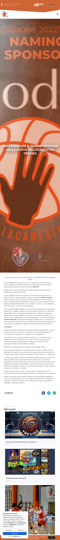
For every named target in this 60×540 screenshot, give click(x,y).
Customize (9, 530)
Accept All (15, 533)
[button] (57, 14)
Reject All (21, 530)
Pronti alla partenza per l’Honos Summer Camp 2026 (16, 478)
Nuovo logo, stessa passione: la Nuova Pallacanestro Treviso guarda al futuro (21, 442)
